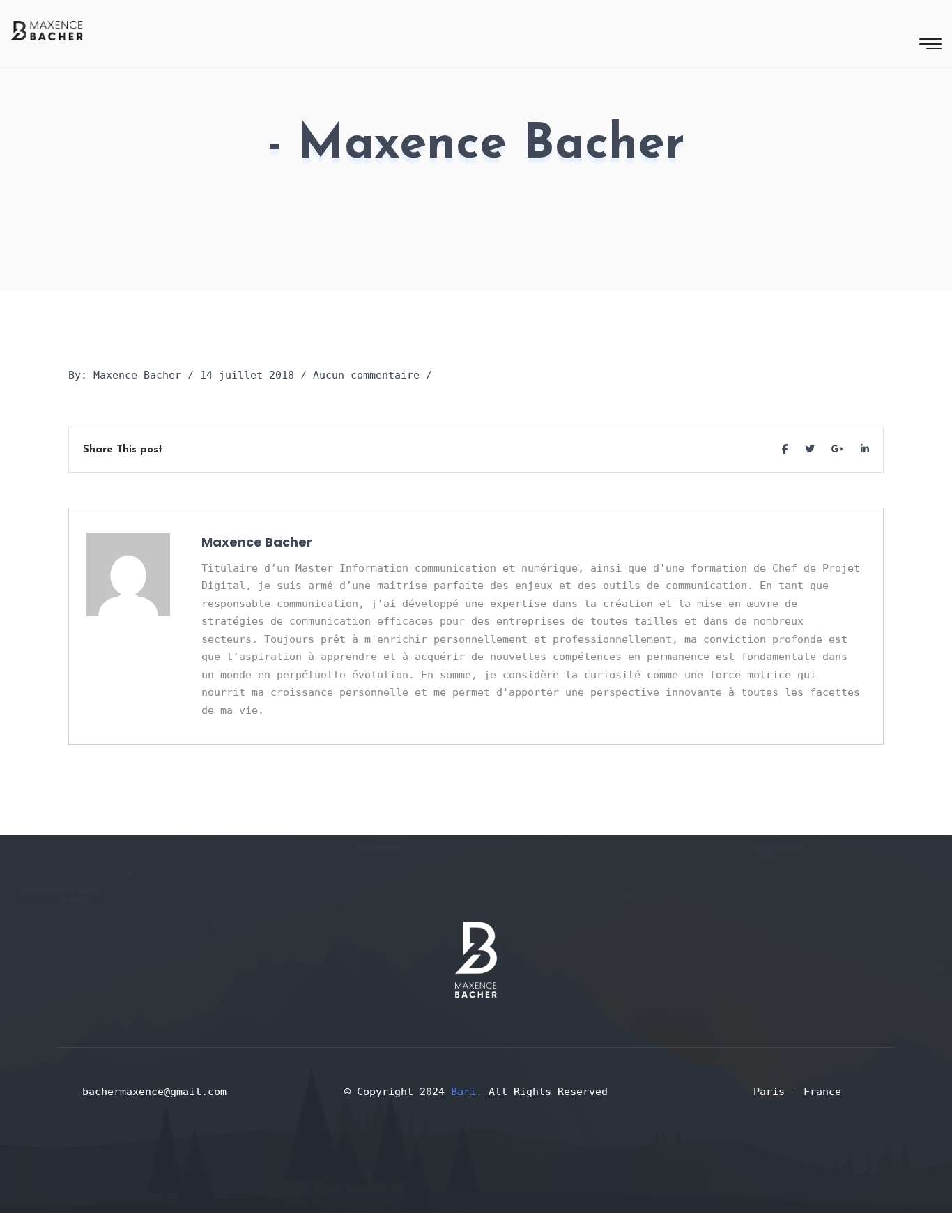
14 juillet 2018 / (253, 375)
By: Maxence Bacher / (131, 375)
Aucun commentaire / (372, 375)
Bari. (470, 1091)
